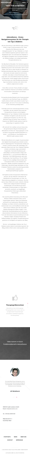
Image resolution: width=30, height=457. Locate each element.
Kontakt (10, 440)
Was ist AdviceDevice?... (15, 11)
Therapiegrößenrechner (15, 305)
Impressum (19, 440)
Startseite (7, 436)
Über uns (23, 436)
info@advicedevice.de (11, 408)
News (15, 436)
